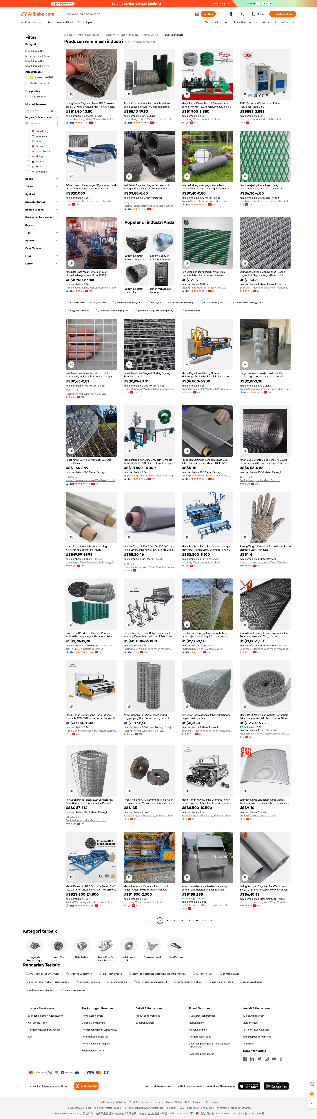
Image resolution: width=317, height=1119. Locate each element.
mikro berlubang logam (129, 302)
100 (204, 920)
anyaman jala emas (90, 982)
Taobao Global (174, 1102)
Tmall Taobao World (141, 1102)
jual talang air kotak (222, 982)
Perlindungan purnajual (95, 1036)
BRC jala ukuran (231, 974)
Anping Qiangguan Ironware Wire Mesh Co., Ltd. (265, 388)
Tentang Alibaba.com (41, 1007)
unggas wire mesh (79, 310)
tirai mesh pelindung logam (114, 310)
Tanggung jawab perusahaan (44, 1029)
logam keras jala (118, 982)
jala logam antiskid (112, 974)
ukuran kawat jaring (75, 990)
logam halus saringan (81, 974)
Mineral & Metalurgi (89, 34)
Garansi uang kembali (94, 1022)
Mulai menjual (250, 1022)
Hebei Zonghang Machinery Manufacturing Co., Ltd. (91, 730)
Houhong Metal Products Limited (201, 119)
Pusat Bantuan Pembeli (202, 1015)
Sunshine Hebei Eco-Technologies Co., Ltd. (264, 201)
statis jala (156, 302)
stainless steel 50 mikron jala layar (88, 302)
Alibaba (68, 34)
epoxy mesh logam (213, 302)
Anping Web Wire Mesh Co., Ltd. (258, 815)
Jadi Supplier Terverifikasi (257, 1036)
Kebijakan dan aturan (93, 1050)
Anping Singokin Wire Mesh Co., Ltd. (202, 648)
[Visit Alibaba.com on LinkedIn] (252, 1059)
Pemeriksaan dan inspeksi (96, 1043)
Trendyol (198, 1102)
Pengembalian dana (200, 1036)
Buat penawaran (144, 1022)
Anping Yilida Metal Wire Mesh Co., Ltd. (204, 287)
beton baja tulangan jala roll (152, 982)
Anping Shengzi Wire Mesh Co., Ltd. (86, 393)
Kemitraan (248, 1043)
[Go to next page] (211, 920)
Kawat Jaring (151, 34)
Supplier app (164, 1085)
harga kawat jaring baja (189, 982)
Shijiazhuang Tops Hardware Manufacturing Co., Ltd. (149, 475)
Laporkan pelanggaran (201, 1053)
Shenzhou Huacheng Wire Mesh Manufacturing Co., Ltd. (265, 287)
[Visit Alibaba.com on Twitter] (259, 1059)
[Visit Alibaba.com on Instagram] (267, 1059)
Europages (212, 1102)
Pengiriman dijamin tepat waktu (99, 1029)
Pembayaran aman (92, 1015)
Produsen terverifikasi (148, 1015)
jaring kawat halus (252, 982)
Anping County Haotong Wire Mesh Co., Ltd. (207, 201)
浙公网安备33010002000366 (218, 1113)
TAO (187, 1102)
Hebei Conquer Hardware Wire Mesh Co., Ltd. (91, 480)
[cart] (243, 14)
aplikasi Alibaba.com (222, 1085)
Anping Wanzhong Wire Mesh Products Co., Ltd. (91, 902)
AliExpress (106, 1102)
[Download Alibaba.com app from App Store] (249, 1086)
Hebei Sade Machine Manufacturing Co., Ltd (91, 287)
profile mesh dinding (182, 302)
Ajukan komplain (198, 1029)
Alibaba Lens (49, 1085)
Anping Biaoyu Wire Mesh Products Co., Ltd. (265, 733)
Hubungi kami (197, 1022)
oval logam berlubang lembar (44, 974)
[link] (312, 1084)
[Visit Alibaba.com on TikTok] (281, 1059)
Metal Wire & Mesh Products (121, 34)
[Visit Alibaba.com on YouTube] (274, 1059)
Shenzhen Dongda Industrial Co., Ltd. (260, 119)
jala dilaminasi (192, 310)
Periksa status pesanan (256, 1029)
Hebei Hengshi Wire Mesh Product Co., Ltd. (148, 119)
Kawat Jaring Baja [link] (173, 34)
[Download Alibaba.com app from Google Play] (276, 1086)
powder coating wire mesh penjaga (156, 310)
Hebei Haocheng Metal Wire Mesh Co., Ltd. (90, 119)
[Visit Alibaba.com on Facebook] (245, 1059)
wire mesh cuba (204, 974)
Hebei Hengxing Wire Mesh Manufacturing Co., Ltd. (149, 388)
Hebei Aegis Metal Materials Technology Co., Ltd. (91, 562)
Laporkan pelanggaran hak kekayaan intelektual (209, 1045)
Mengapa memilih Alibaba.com (45, 1015)
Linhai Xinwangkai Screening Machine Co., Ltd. (207, 905)
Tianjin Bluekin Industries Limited (84, 648)
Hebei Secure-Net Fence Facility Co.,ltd (88, 201)
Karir (30, 1036)
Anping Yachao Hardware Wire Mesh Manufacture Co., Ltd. (149, 205)
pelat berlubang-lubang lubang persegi (49, 982)
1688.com (120, 1102)
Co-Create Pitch (37, 1022)
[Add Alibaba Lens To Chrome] (86, 1086)
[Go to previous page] (145, 920)
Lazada (159, 1102)
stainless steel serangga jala (248, 302)
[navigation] (41, 478)
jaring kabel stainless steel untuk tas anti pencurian (159, 974)
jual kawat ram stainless (41, 990)
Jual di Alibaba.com (253, 1015)
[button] (197, 14)
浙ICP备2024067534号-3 (252, 1113)
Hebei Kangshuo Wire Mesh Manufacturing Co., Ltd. (149, 566)
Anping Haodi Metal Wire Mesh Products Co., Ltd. (207, 388)
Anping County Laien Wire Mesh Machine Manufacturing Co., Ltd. (149, 648)
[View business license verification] (191, 1113)
